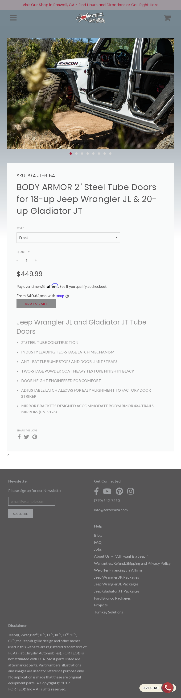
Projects (101, 605)
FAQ (98, 542)
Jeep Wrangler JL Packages (116, 584)
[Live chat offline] (157, 687)
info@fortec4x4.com (111, 509)
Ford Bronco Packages (112, 598)
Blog (98, 535)
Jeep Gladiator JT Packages (116, 591)
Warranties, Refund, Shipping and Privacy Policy (132, 563)
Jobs (98, 549)
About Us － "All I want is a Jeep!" (121, 556)
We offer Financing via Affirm (118, 570)
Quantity (23, 251)
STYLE (20, 228)
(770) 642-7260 (107, 500)
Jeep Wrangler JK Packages (116, 577)
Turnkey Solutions (108, 612)
